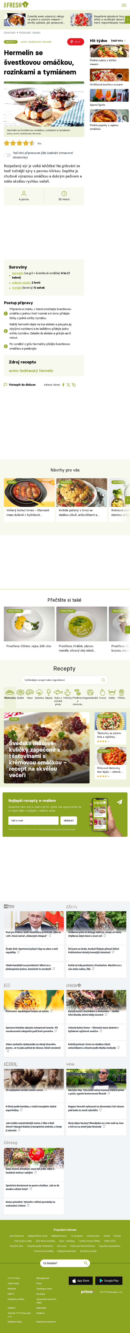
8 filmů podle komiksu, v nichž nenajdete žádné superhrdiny (31, 1108)
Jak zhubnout (16, 1236)
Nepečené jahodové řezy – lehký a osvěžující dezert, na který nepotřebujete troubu (111, 19)
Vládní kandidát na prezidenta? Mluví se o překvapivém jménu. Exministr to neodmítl (29, 967)
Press (39, 1283)
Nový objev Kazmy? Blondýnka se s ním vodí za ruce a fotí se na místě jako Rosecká (96, 1125)
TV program (77, 1236)
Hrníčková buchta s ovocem (106, 84)
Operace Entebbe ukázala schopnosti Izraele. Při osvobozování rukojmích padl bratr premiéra (32, 1029)
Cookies (11, 1308)
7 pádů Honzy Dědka (89, 1241)
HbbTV (11, 1294)
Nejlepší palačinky (66, 1251)
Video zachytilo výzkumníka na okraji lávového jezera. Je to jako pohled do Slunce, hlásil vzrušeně (33, 1046)
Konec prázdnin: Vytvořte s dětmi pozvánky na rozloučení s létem (30, 1204)
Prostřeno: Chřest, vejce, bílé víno (28, 646)
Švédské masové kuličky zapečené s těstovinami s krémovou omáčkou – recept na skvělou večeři (38, 759)
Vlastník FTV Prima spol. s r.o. (19, 1315)
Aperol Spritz (97, 104)
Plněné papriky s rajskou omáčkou (104, 127)
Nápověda (41, 1308)
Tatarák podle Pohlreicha (40, 1246)
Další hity (117, 40)
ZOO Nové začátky (45, 1241)
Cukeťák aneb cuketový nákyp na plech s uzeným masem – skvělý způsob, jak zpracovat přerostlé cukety (45, 21)
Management (42, 1278)
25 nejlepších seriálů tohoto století (25, 1090)
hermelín (17, 273)
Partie (107, 1236)
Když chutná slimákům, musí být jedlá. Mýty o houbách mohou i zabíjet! (30, 1171)
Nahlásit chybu (15, 1321)
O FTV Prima (14, 1278)
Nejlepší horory (59, 1236)
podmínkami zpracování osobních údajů (57, 829)
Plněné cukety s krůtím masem (103, 62)
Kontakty (40, 1294)
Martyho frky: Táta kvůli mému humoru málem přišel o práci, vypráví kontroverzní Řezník (96, 1092)
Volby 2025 (110, 1241)
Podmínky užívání (16, 1299)
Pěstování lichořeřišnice (82, 1246)
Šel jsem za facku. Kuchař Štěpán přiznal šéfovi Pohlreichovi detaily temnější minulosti (93, 950)
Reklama (12, 1288)
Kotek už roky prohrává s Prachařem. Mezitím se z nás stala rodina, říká (95, 967)
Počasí (117, 1236)
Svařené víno (16, 1246)
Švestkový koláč (88, 1251)
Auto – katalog (66, 1241)
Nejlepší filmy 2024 (37, 1236)
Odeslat (69, 820)
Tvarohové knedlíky (44, 1251)
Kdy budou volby (23, 1241)
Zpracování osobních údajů (46, 1301)
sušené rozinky (21, 282)
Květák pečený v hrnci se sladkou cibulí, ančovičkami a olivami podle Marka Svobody (78, 512)
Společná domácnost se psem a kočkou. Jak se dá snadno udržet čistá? (32, 1187)
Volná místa (13, 1283)
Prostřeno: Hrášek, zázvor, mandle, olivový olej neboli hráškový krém (76, 648)
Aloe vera (62, 1246)
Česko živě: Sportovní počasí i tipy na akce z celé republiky (32, 950)
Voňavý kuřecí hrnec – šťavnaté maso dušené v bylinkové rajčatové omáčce (27, 512)
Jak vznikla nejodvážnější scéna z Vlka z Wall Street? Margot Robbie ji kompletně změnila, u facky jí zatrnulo (34, 1127)
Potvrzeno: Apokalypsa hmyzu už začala (27, 1011)
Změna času (93, 1236)
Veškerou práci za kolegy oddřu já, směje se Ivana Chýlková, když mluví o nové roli (94, 934)
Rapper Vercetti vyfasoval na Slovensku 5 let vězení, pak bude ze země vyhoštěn (96, 1108)
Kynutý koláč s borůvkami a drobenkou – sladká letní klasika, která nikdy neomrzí (93, 1013)
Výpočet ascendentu (109, 1246)
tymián (16, 287)
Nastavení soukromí (46, 1321)
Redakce (40, 1313)
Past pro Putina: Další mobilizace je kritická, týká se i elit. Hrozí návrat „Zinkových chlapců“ (33, 934)
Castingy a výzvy (44, 1288)
